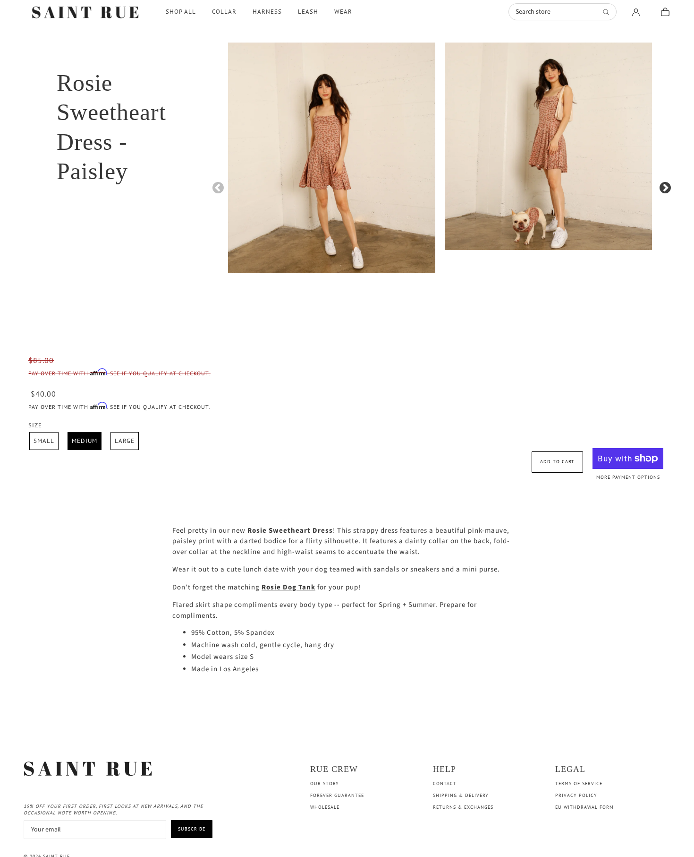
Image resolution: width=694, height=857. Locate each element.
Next (663, 186)
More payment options (628, 477)
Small (44, 441)
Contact (445, 783)
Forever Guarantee (337, 795)
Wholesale (324, 807)
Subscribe (191, 829)
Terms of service (578, 783)
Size (35, 425)
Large (125, 441)
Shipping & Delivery (461, 795)
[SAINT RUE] (87, 12)
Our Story (324, 783)
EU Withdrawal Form (584, 807)
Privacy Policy (576, 795)
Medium (84, 441)
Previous (216, 186)
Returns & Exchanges (463, 807)
